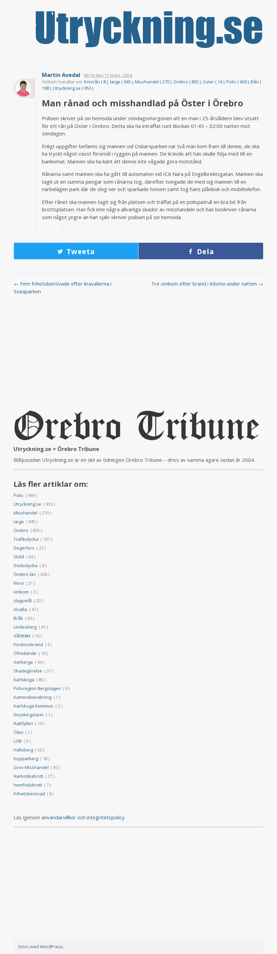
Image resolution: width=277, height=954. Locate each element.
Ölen (18, 732)
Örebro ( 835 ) (187, 82)
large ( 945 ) (121, 82)
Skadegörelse (28, 671)
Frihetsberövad (29, 794)
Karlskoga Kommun (33, 706)
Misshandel (25, 513)
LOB (18, 741)
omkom (21, 592)
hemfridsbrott (28, 785)
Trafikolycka (26, 539)
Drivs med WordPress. (41, 947)
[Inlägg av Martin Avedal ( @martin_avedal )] (24, 88)
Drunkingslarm (29, 715)
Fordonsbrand (28, 644)
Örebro (21, 530)
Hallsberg (23, 750)
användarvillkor (59, 817)
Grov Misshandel (31, 767)
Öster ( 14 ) (213, 82)
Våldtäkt (22, 636)
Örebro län (25, 574)
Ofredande (25, 653)
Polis (18, 495)
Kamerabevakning (32, 697)
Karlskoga (24, 680)
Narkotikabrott (28, 776)
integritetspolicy (106, 817)
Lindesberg (25, 627)
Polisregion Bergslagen (37, 688)
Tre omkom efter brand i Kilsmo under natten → (207, 283)
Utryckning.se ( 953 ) (73, 88)
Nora (19, 583)
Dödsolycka (25, 565)
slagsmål (23, 601)
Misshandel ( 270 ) (153, 82)
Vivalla (20, 609)
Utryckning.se (27, 504)
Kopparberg (26, 759)
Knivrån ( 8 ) (96, 82)
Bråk (18, 618)
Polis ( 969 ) (237, 82)
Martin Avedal (61, 75)
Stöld (19, 557)
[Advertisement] (138, 354)
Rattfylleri (23, 723)
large (19, 522)
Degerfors (24, 548)
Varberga (23, 662)
